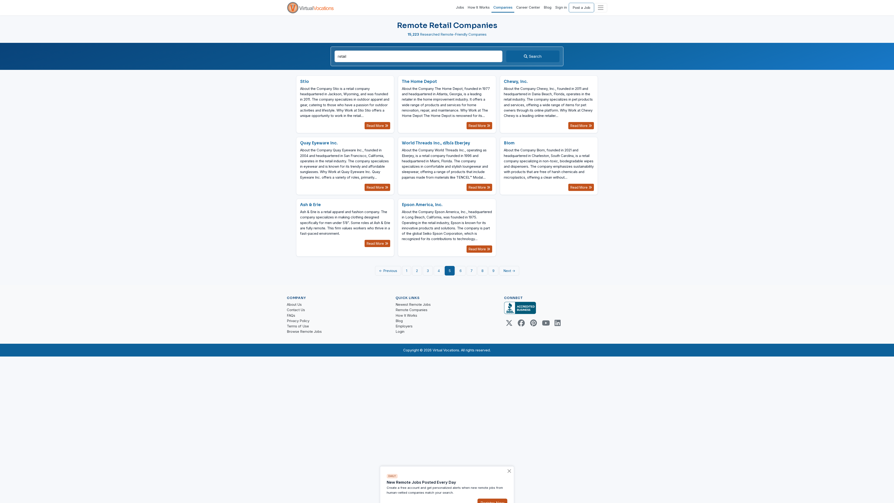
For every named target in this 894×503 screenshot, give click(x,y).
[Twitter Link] (509, 323)
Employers (404, 326)
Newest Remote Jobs (413, 304)
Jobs (460, 7)
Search (535, 56)
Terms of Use (298, 326)
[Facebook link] (521, 323)
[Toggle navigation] (600, 7)
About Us (294, 304)
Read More (376, 126)
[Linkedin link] (557, 323)
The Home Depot (419, 81)
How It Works (479, 7)
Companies (502, 7)
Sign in (561, 7)
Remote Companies (411, 310)
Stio (304, 81)
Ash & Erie (310, 204)
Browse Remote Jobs (304, 331)
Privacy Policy (298, 321)
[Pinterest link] (533, 323)
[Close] (509, 460)
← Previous (388, 270)
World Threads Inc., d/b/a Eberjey (436, 143)
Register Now (492, 492)
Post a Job (581, 7)
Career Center (528, 7)
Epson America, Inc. (422, 204)
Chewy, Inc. (516, 81)
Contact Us (296, 310)
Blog (548, 7)
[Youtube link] (545, 323)
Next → (509, 270)
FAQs (291, 315)
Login (400, 331)
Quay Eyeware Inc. (319, 143)
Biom (509, 143)
